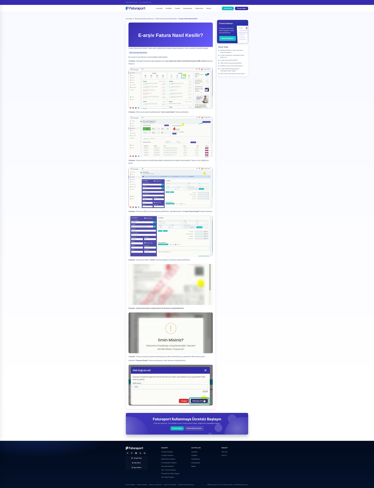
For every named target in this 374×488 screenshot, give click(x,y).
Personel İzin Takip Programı (170, 473)
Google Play (138, 458)
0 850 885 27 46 (146, 2)
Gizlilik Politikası (142, 484)
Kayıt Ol (224, 455)
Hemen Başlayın (228, 38)
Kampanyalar (187, 8)
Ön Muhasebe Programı (169, 463)
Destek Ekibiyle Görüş (194, 428)
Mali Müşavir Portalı (132, 2)
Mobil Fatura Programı (168, 459)
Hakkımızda (199, 8)
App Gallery (137, 467)
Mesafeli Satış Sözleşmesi (186, 484)
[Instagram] (127, 453)
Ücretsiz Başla (241, 8)
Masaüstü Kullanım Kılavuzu (144, 18)
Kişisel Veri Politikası (170, 484)
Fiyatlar (177, 8)
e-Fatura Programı (167, 452)
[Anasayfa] (135, 8)
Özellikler (168, 8)
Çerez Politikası (130, 484)
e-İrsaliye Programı (167, 455)
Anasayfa (159, 8)
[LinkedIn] (144, 453)
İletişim (208, 8)
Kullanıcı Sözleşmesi (155, 484)
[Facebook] (131, 453)
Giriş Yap (224, 452)
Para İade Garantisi (167, 466)
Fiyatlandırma (195, 459)
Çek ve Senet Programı (168, 470)
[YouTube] (136, 453)
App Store (137, 463)
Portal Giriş (228, 8)
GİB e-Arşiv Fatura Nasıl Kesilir (166, 18)
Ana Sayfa (129, 18)
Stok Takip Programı (167, 477)
